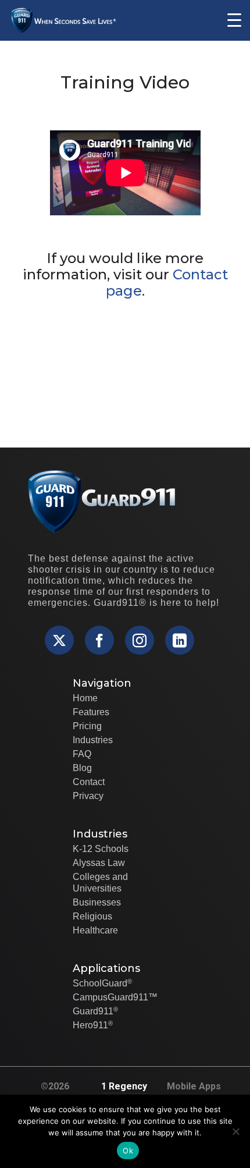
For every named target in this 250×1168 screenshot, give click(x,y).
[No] (235, 1131)
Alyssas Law (99, 863)
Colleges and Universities (100, 882)
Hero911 (93, 1025)
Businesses (97, 902)
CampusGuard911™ (115, 997)
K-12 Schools (100, 849)
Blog (82, 768)
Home (85, 698)
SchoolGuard (102, 983)
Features (91, 712)
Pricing (87, 726)
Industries (93, 740)
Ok (128, 1150)
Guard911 (95, 1011)
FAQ (82, 754)
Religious (92, 916)
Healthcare (95, 930)
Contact (89, 782)
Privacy (88, 796)
